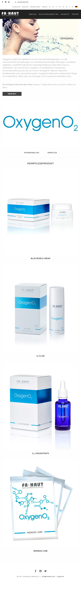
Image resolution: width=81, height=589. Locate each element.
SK (72, 7)
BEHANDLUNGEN (35, 7)
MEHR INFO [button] (12, 94)
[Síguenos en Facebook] (2, 2)
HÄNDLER (44, 7)
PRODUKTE (25, 7)
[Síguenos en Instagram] (40, 571)
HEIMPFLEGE (52, 153)
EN (53, 7)
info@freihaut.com (48, 576)
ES (50, 7)
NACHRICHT (65, 14)
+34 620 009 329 (22, 2)
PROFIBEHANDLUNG (31, 153)
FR (66, 7)
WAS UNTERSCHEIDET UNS (48, 14)
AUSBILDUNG (16, 7)
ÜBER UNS (32, 14)
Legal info (60, 576)
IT (69, 7)
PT (56, 7)
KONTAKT (75, 14)
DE (63, 7)
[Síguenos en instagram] (5, 2)
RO (60, 7)
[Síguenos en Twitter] (8, 2)
